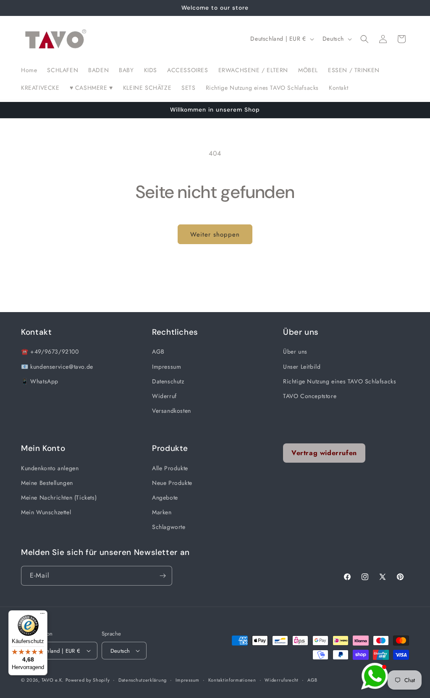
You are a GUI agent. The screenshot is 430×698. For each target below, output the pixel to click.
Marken (162, 512)
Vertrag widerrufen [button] (324, 453)
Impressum (166, 366)
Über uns (295, 351)
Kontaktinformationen (232, 680)
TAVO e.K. (52, 680)
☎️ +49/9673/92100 (50, 351)
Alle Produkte (170, 468)
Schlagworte (169, 527)
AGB (158, 351)
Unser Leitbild (301, 366)
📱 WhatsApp (39, 381)
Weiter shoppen (215, 234)
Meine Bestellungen (47, 483)
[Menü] (42, 615)
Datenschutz (168, 381)
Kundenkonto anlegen (50, 468)
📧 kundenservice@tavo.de (57, 366)
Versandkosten (171, 410)
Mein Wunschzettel (46, 512)
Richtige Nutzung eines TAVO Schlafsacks (339, 381)
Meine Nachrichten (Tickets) (59, 497)
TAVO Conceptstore (309, 396)
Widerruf (164, 396)
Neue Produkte (172, 483)
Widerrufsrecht (282, 680)
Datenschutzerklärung (142, 680)
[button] (364, 39)
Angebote (165, 497)
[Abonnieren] (162, 576)
